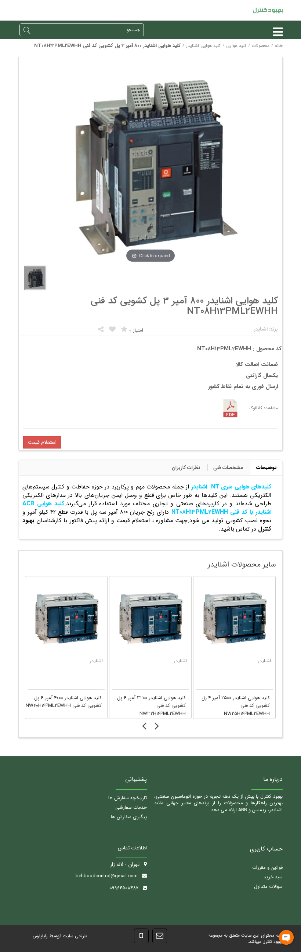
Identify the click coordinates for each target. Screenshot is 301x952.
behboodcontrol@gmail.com (107, 876)
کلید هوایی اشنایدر (203, 45)
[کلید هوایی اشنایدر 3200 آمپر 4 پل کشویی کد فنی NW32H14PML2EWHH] (71, 617)
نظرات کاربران (186, 467)
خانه (279, 45)
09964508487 (124, 888)
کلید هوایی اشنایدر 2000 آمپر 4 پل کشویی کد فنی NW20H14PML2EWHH (237, 702)
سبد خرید (273, 877)
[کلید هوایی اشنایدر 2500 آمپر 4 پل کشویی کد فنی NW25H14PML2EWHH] (155, 617)
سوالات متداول (268, 886)
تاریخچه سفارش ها (127, 798)
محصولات (260, 45)
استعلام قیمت (42, 442)
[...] (35, 278)
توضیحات (266, 467)
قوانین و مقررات (267, 867)
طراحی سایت (74, 936)
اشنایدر (101, 660)
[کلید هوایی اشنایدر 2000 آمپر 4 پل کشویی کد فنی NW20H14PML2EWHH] (239, 617)
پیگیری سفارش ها (129, 817)
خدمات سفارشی (131, 807)
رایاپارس (40, 936)
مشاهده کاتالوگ (263, 408)
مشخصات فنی (228, 467)
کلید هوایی (236, 45)
